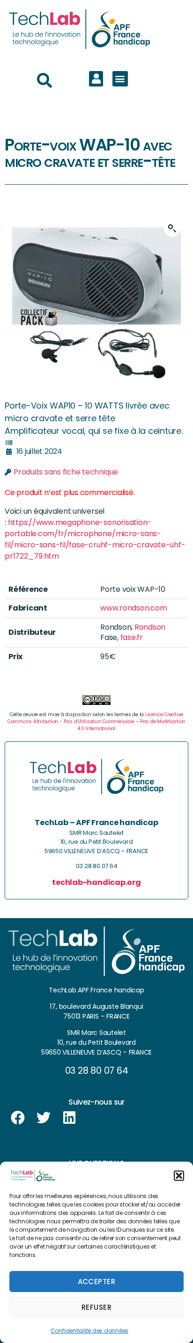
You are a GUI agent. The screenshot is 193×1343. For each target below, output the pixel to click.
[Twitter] (44, 1118)
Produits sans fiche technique (66, 472)
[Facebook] (18, 1118)
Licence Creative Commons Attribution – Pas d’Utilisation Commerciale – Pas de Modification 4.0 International (96, 721)
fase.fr (131, 637)
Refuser (97, 1307)
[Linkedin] (69, 1118)
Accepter (97, 1281)
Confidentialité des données (90, 1331)
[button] (179, 1175)
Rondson (149, 627)
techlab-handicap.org (96, 882)
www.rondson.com (133, 608)
